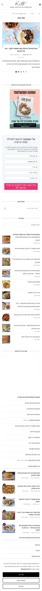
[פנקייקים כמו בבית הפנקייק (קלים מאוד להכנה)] (8, 476)
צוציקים (37, 545)
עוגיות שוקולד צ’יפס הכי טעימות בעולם (27, 248)
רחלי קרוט (26, 55)
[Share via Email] (16, 72)
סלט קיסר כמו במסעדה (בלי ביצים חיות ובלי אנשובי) (28, 513)
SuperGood (36, 556)
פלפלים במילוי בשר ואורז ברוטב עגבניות (27, 315)
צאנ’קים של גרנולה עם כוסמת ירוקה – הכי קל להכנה (21, 49)
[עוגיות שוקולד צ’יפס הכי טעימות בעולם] (8, 502)
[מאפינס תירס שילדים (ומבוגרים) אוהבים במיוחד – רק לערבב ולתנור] (8, 528)
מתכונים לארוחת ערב (33, 409)
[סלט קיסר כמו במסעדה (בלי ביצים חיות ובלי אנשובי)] (8, 515)
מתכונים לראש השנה (33, 414)
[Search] (2, 5)
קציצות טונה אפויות (34, 282)
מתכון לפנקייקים (35, 420)
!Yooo (38, 550)
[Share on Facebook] (23, 72)
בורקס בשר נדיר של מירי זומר (30, 337)
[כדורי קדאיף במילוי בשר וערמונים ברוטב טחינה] (8, 489)
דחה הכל (21, 586)
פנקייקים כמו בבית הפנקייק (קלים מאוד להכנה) (28, 474)
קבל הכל (21, 575)
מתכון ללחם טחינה (34, 460)
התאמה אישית (21, 580)
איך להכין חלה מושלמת (32, 454)
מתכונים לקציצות (34, 449)
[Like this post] (26, 72)
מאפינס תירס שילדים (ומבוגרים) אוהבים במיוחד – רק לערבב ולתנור (29, 527)
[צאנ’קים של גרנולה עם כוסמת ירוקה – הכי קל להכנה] (21, 35)
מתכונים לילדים (35, 432)
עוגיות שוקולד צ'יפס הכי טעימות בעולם (27, 426)
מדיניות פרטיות (25, 569)
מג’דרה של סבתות (34, 292)
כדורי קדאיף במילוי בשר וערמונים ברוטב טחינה (29, 487)
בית (39, 13)
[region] (21, 575)
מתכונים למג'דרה (34, 443)
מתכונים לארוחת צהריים (32, 403)
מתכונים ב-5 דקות (34, 437)
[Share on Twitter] (21, 72)
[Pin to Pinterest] (18, 72)
